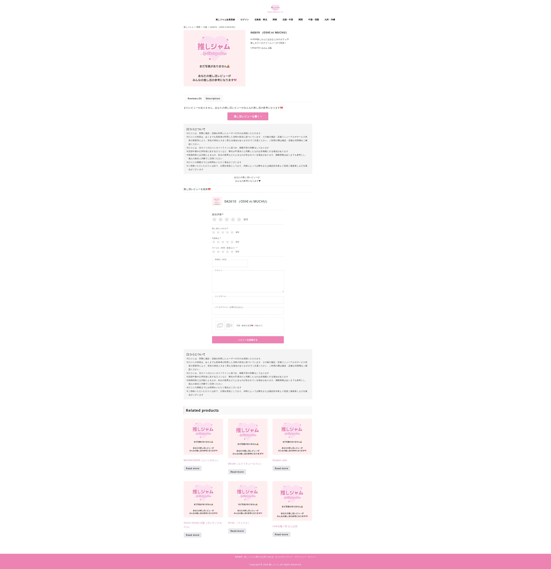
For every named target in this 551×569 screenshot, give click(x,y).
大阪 (270, 48)
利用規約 (239, 557)
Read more (192, 468)
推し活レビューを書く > (248, 116)
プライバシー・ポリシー (305, 557)
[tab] (194, 98)
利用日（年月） (221, 259)
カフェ (264, 48)
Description (213, 98)
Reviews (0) (195, 98)
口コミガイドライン (284, 557)
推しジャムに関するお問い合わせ (259, 557)
